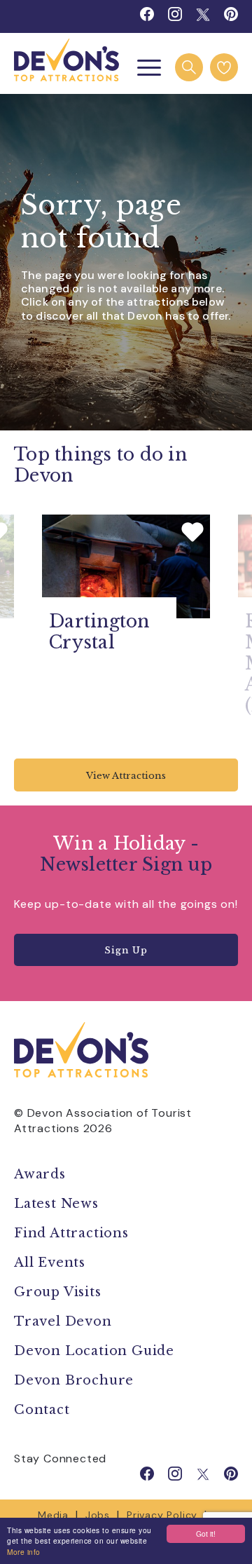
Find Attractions (71, 1233)
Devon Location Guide (94, 1351)
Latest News (56, 1203)
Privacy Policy (162, 1515)
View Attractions (126, 776)
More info (24, 1551)
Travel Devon (63, 1321)
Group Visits (59, 1292)
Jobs (97, 1515)
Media (53, 1515)
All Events (49, 1262)
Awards (40, 1174)
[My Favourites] (224, 67)
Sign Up (126, 950)
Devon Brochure (74, 1380)
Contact (42, 1409)
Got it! (206, 1533)
